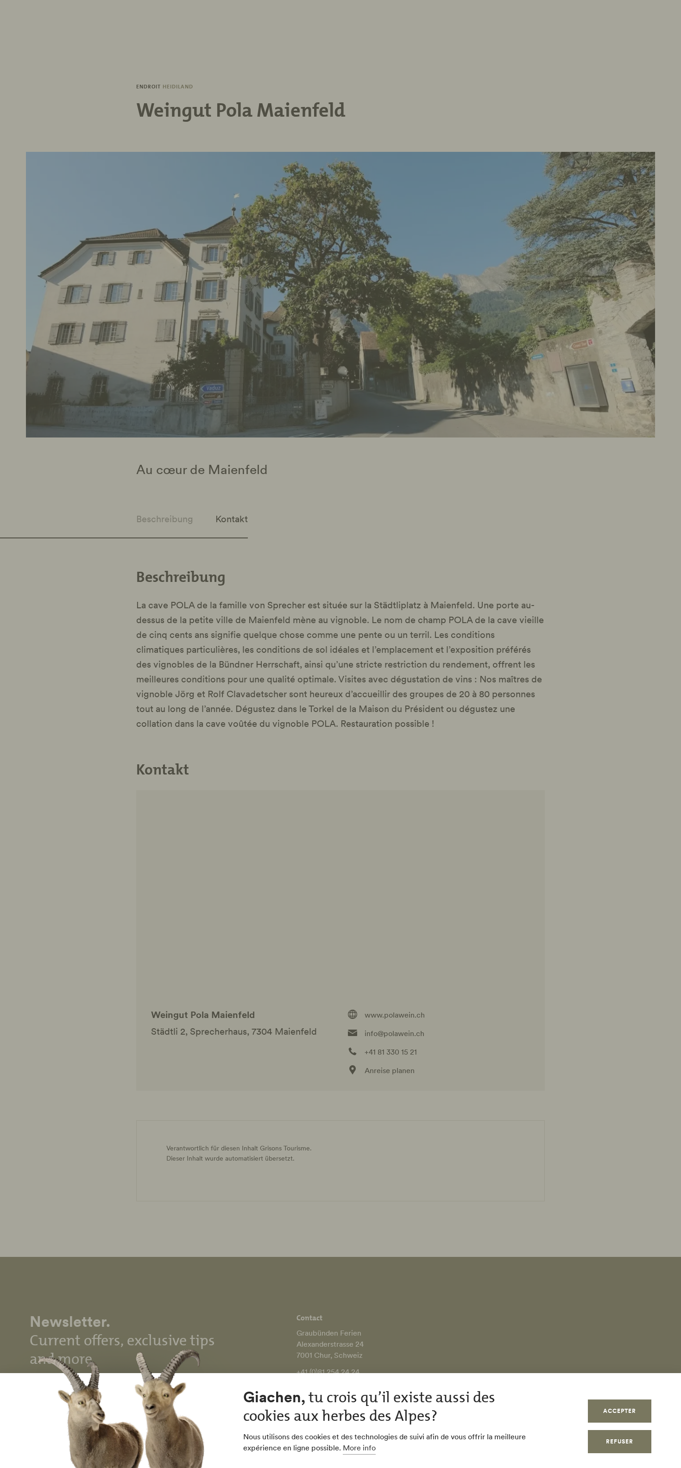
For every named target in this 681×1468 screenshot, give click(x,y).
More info (359, 1447)
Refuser (619, 1441)
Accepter (619, 1410)
